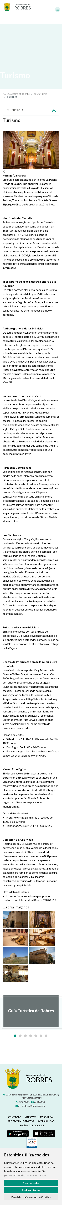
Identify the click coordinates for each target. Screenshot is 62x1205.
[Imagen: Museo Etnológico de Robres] (42, 937)
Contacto (14, 1117)
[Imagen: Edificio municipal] (42, 955)
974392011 (23, 1101)
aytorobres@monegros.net (32, 1106)
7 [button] (46, 1036)
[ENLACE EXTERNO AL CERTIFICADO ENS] (31, 1143)
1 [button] (15, 1036)
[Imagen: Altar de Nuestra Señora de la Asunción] (42, 919)
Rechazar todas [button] (31, 1189)
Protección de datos (21, 1121)
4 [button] (30, 1036)
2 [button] (20, 1036)
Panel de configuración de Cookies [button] (31, 1197)
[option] (31, 1011)
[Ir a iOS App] (43, 1133)
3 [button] (25, 1036)
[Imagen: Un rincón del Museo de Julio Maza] (15, 973)
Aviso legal (47, 1117)
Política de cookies (32, 1125)
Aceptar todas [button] (31, 1182)
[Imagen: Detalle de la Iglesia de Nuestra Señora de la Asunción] (15, 919)
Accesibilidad (46, 1121)
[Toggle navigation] (57, 9)
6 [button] (41, 1036)
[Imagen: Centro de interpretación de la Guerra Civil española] (15, 937)
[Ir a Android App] (17, 1133)
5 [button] (35, 1036)
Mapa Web (30, 1117)
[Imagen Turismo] (31, 150)
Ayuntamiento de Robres (16, 94)
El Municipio (40, 94)
